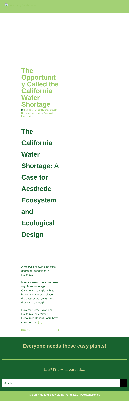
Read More (26, 330)
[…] (40, 322)
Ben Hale (28, 110)
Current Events (42, 110)
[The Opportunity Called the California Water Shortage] (40, 50)
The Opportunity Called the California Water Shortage (40, 87)
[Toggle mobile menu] (122, 5)
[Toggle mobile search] (116, 5)
